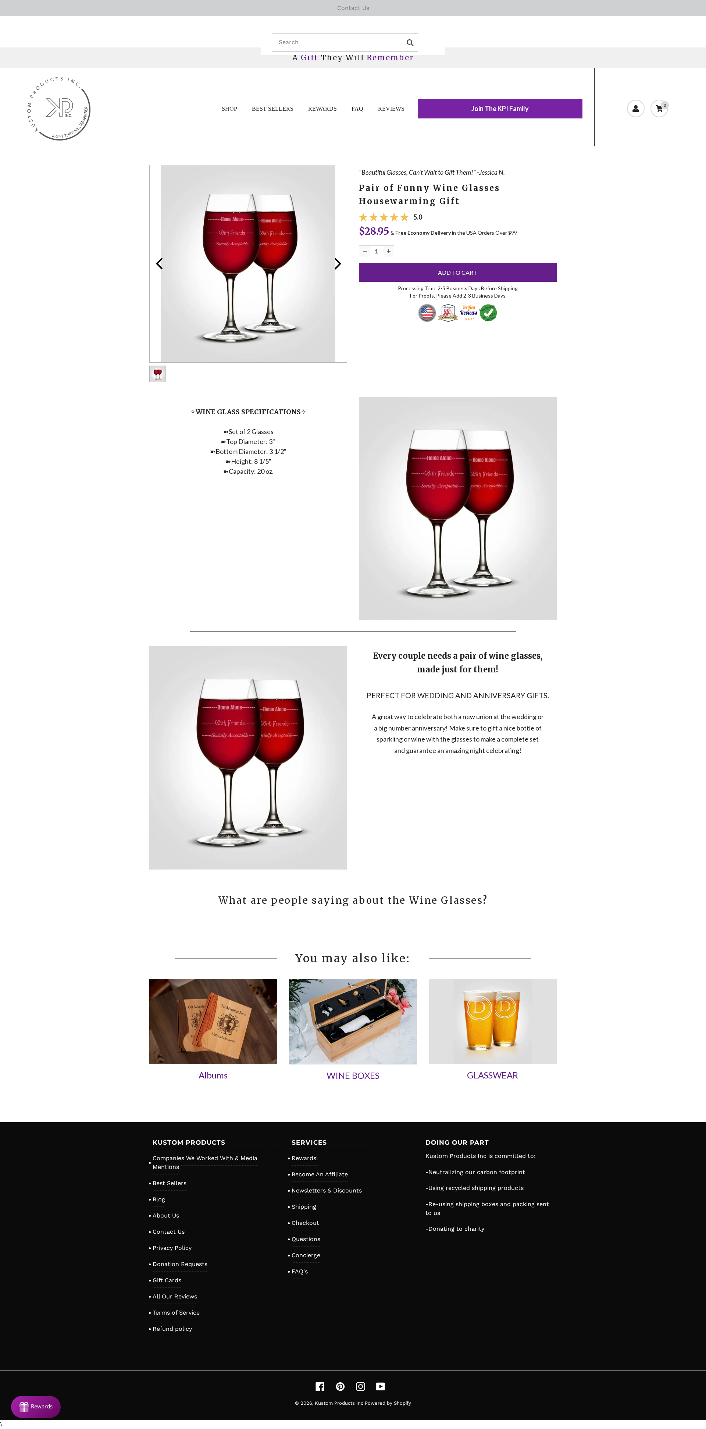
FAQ (357, 109)
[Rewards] (36, 1407)
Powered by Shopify (388, 1403)
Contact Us (169, 1231)
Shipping (304, 1206)
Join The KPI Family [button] (500, 108)
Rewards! (305, 1158)
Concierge (306, 1255)
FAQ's (300, 1271)
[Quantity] (364, 251)
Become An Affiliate (320, 1174)
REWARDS (322, 109)
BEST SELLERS (272, 109)
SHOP (229, 109)
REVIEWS (391, 109)
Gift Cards (167, 1280)
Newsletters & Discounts (327, 1190)
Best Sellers (169, 1183)
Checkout (305, 1222)
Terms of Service (176, 1312)
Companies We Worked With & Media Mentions (205, 1162)
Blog (159, 1199)
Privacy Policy (172, 1247)
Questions (306, 1239)
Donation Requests (180, 1264)
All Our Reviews (175, 1296)
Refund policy (172, 1328)
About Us (166, 1215)
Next (337, 264)
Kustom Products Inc (340, 1403)
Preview (159, 264)
